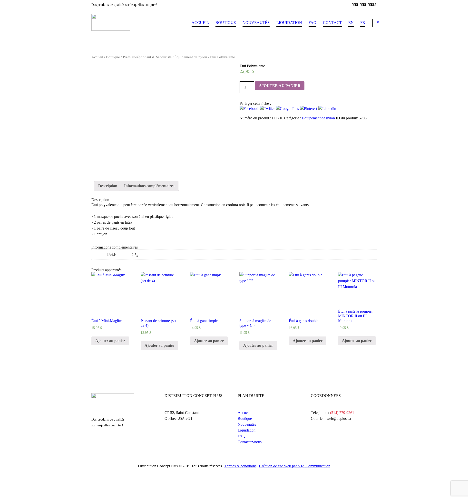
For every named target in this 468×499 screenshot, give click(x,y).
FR (362, 22)
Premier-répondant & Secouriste (147, 57)
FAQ (312, 22)
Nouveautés (256, 22)
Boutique (225, 22)
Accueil (200, 22)
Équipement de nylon (191, 57)
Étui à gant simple (204, 321)
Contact (332, 22)
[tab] (107, 186)
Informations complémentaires (149, 186)
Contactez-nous (250, 442)
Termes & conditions (240, 466)
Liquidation (289, 22)
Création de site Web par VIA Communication (294, 466)
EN (351, 22)
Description (107, 186)
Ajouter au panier (280, 86)
